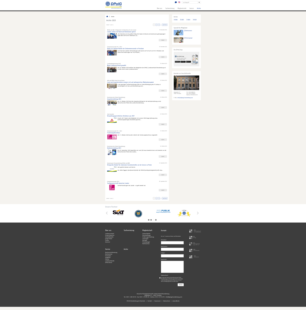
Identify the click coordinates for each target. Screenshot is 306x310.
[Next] (198, 213)
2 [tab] (151, 220)
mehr (162, 40)
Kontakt (150, 301)
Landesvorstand (109, 233)
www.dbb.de (175, 301)
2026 (176, 20)
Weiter (181, 285)
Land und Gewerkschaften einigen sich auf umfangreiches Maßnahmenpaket (130, 82)
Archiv (199, 8)
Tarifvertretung (169, 8)
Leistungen (145, 238)
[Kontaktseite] (175, 2)
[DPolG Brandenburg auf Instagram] (178, 2)
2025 (182, 20)
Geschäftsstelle (109, 237)
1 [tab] (148, 220)
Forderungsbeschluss (113, 133)
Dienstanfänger (146, 235)
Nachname (164, 246)
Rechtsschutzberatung (111, 252)
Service (191, 8)
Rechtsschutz (188, 30)
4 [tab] (156, 220)
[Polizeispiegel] (178, 40)
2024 (189, 20)
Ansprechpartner (109, 235)
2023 (195, 20)
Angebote (107, 257)
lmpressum (157, 301)
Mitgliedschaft (182, 8)
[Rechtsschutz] (178, 32)
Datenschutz (164, 275)
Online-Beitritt (146, 233)
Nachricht (164, 259)
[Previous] (107, 213)
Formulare (108, 256)
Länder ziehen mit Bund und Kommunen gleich (121, 32)
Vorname (164, 240)
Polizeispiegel (188, 38)
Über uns (159, 8)
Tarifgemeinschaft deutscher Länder (118, 183)
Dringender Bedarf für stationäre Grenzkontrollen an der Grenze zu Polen (129, 165)
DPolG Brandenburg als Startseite (136, 301)
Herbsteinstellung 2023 (114, 148)
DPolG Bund (108, 262)
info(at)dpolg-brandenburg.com (185, 97)
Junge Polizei (108, 238)
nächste (165, 24)
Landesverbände (109, 261)
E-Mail (163, 253)
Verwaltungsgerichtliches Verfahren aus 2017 (121, 116)
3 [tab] (153, 220)
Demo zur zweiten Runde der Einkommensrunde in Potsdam (125, 48)
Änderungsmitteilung (148, 237)
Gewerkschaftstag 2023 (114, 99)
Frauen (107, 240)
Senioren (107, 242)
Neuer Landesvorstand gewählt (116, 65)
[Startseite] (107, 16)
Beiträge (144, 240)
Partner (107, 259)
